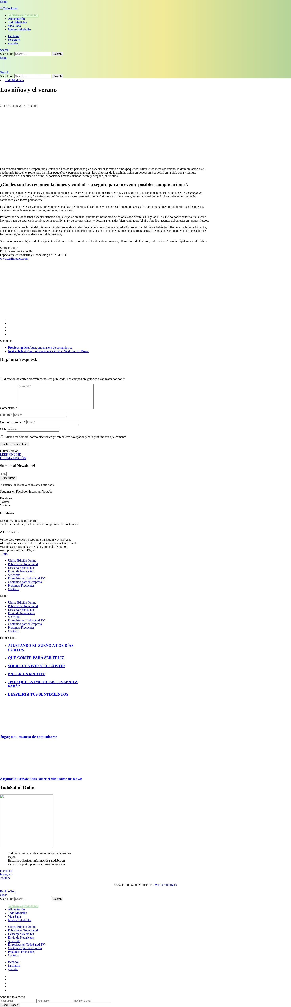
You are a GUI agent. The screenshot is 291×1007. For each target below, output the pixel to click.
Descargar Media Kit (21, 567)
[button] (41, 596)
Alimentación (16, 18)
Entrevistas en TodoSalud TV (26, 578)
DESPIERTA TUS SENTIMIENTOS (38, 694)
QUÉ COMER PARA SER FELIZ (36, 658)
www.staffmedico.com (14, 258)
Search (57, 53)
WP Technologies (166, 884)
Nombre (6, 414)
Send (5, 1004)
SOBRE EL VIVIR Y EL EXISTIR (36, 666)
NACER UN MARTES (26, 674)
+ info (4, 554)
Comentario (8, 408)
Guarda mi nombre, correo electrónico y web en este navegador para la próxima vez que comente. (66, 437)
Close (3, 895)
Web (3, 429)
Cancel (15, 1004)
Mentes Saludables (19, 29)
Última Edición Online (22, 560)
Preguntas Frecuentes (21, 585)
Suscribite (14, 575)
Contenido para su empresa (25, 582)
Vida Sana (14, 25)
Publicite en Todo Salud (23, 15)
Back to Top (7, 891)
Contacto (13, 589)
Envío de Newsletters (21, 571)
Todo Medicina (17, 22)
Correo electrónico (13, 422)
